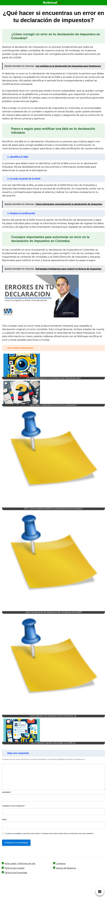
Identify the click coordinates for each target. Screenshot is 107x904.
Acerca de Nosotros (66, 868)
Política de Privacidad (16, 872)
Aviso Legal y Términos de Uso (20, 863)
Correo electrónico (14, 806)
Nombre (7, 792)
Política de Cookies (14, 868)
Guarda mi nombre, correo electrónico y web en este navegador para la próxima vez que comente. (49, 833)
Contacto (61, 863)
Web (4, 819)
